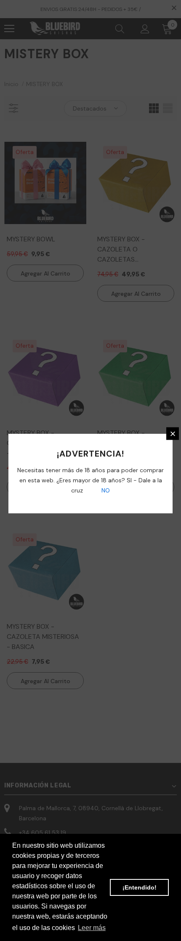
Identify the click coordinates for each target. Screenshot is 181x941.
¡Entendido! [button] (139, 887)
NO (105, 490)
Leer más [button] (92, 927)
